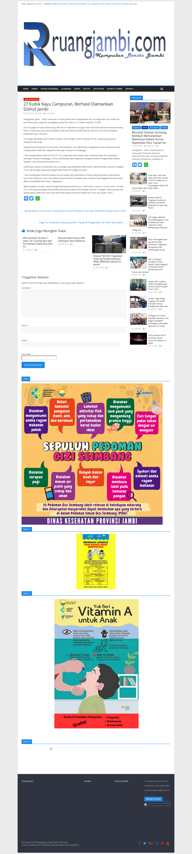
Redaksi (87, 781)
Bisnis (77, 88)
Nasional (136, 127)
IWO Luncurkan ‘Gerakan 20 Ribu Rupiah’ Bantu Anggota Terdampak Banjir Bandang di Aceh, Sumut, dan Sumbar (150, 265)
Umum (34, 88)
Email (25, 340)
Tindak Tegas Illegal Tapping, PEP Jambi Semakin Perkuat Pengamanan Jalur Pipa (158, 302)
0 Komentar (50, 113)
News (25, 88)
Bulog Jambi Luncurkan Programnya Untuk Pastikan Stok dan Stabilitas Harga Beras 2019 (74, 210)
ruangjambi (150, 146)
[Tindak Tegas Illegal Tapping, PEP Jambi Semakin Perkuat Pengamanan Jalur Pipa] (138, 297)
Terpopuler (154, 127)
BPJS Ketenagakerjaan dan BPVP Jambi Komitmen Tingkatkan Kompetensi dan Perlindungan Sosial (157, 244)
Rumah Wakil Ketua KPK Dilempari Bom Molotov (71, 239)
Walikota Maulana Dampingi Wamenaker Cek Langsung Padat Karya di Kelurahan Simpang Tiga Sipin (94, 4)
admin (39, 113)
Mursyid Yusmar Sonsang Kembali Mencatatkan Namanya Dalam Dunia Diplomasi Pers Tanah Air (149, 137)
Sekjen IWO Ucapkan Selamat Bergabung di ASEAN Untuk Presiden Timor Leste (157, 285)
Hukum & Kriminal (49, 88)
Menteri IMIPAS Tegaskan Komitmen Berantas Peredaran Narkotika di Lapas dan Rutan (158, 202)
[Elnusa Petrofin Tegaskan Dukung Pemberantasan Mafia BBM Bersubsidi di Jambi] (109, 236)
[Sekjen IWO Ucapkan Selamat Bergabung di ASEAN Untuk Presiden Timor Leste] (138, 280)
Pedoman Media (121, 781)
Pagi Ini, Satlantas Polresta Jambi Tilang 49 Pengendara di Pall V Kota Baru (82, 222)
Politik (86, 88)
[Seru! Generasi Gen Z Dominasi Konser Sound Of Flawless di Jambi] (138, 334)
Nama (25, 325)
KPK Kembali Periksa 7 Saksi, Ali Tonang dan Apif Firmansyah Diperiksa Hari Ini (38, 242)
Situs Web (26, 354)
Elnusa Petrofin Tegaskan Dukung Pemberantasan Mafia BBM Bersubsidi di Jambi (107, 260)
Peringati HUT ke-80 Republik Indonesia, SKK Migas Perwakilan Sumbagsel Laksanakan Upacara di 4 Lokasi (158, 320)
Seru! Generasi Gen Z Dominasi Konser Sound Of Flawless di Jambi (157, 339)
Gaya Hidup (98, 88)
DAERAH (129, 88)
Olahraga (66, 88)
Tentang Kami (27, 781)
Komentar (26, 287)
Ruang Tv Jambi (114, 88)
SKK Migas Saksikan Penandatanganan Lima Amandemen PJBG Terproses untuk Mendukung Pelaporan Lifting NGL (150, 223)
